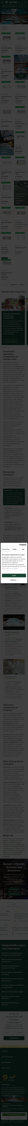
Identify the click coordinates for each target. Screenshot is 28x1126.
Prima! (14, 575)
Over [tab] (23, 549)
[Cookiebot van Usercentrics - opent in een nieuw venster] (19, 545)
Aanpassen (13, 580)
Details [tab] (14, 549)
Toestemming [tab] (5, 549)
